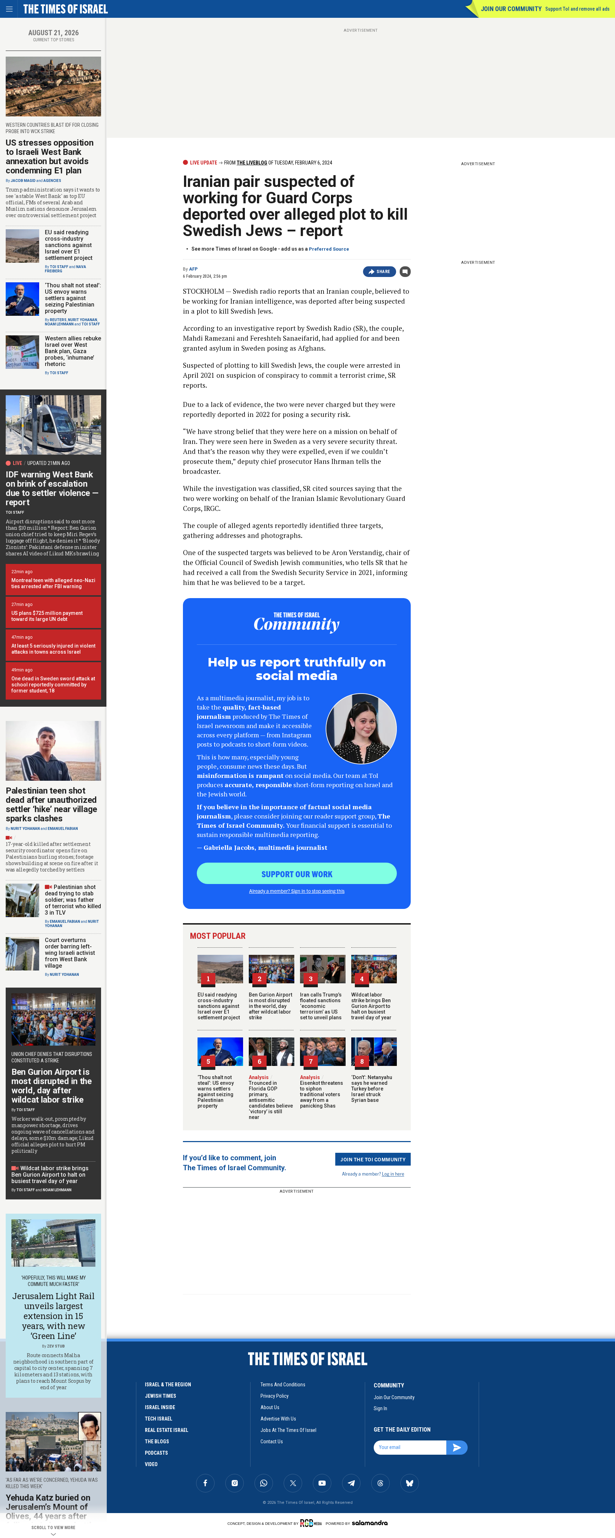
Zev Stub (56, 1346)
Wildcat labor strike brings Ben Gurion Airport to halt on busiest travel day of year (371, 1006)
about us (270, 1407)
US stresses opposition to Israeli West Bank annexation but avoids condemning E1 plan (49, 156)
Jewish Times (160, 1396)
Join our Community (511, 8)
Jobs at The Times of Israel (288, 1430)
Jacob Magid (23, 181)
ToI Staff (59, 267)
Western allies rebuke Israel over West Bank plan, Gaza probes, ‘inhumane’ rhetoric (73, 351)
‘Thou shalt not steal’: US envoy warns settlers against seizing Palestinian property (216, 1091)
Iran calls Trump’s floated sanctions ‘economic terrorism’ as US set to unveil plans (321, 1006)
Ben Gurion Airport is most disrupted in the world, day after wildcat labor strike (270, 1006)
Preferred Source (329, 249)
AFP (193, 269)
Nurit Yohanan (82, 320)
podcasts (156, 1453)
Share (383, 271)
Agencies (52, 181)
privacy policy (275, 1396)
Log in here (393, 1174)
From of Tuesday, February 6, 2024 (277, 163)
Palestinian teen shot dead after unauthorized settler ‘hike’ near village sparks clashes (51, 804)
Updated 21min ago (48, 463)
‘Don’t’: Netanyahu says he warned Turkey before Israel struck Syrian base (371, 1088)
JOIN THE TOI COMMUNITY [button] (373, 1159)
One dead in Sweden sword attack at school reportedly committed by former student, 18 (53, 685)
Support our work (297, 873)
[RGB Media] (312, 1523)
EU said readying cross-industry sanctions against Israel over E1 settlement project (219, 1006)
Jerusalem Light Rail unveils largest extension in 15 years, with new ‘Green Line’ (53, 1316)
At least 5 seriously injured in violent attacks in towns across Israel (53, 649)
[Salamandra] (370, 1522)
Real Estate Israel (166, 1430)
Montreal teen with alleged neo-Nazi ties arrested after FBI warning (53, 583)
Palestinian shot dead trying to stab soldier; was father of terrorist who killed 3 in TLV (73, 900)
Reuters (58, 320)
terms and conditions (283, 1384)
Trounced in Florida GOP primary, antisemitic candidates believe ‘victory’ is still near (271, 1097)
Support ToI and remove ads (577, 9)
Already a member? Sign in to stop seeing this (297, 891)
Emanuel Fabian (63, 829)
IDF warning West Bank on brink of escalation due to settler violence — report (52, 488)
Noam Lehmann (59, 324)
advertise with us (278, 1419)
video (151, 1464)
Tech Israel (158, 1419)
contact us (272, 1441)
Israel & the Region (168, 1384)
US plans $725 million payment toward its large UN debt (47, 616)
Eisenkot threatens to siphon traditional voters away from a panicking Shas (321, 1091)
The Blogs (157, 1441)
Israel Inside (160, 1407)
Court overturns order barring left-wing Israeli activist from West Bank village (70, 953)
